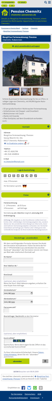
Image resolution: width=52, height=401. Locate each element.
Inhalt (22, 2)
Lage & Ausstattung (33, 170)
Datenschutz (30, 394)
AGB (39, 394)
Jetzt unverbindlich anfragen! (27, 46)
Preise (36, 195)
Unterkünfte (8, 2)
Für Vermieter (16, 394)
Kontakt (35, 127)
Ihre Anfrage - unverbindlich (31, 238)
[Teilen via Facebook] (24, 388)
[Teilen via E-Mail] (41, 388)
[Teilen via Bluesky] (30, 388)
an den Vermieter (21, 316)
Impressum (35, 397)
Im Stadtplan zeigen (15, 143)
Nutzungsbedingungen (18, 397)
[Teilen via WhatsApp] (36, 388)
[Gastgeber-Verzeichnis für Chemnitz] (5, 12)
